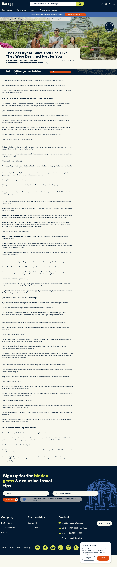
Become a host (34, 523)
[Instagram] (68, 547)
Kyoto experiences (40, 201)
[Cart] (106, 4)
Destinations (7, 10)
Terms (3, 547)
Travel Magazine (8, 527)
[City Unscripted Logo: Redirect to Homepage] (7, 3)
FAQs (19, 547)
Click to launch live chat (72, 538)
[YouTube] (53, 547)
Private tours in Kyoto (26, 10)
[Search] (80, 4)
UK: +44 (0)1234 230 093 (72, 533)
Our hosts (5, 532)
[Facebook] (45, 547)
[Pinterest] (37, 547)
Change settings (88, 558)
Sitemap (27, 547)
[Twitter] (76, 547)
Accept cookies (103, 558)
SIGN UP (10, 500)
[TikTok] (60, 547)
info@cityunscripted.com (72, 523)
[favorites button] (102, 4)
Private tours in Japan (48, 10)
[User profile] (110, 4)
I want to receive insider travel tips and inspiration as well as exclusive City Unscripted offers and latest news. (52, 499)
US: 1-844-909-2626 (74, 528)
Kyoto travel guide (22, 421)
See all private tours (76, 14)
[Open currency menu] (114, 4)
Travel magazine (20, 19)
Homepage (8, 19)
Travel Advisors (34, 527)
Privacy (11, 547)
